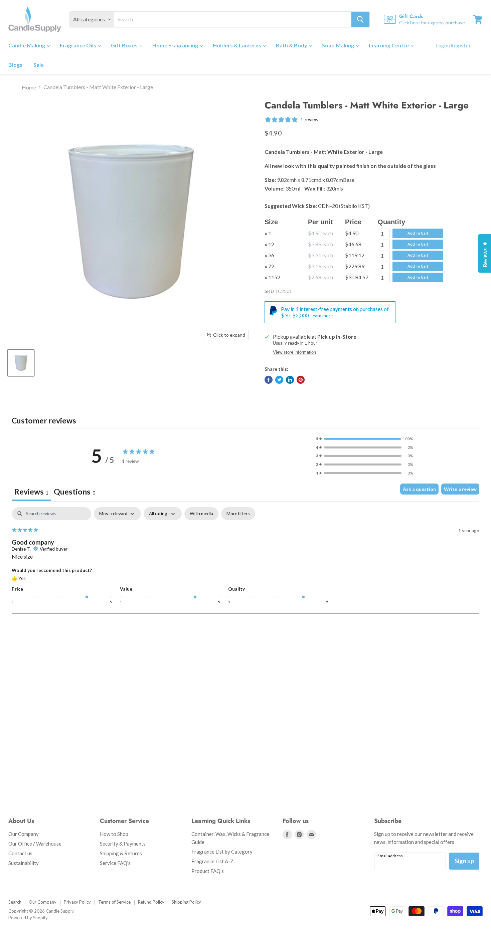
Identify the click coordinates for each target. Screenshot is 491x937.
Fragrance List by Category (222, 852)
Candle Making (27, 45)
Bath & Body (292, 45)
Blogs (15, 64)
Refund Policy (151, 902)
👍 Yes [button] (19, 578)
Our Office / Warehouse (34, 844)
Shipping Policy (186, 902)
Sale (38, 64)
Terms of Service (114, 902)
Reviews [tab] (31, 491)
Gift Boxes (125, 45)
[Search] (360, 19)
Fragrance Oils (78, 45)
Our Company (23, 834)
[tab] (74, 493)
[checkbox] (201, 513)
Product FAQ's (207, 871)
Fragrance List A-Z (212, 861)
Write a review (460, 489)
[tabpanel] (245, 560)
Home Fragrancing (175, 45)
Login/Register (453, 45)
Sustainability (23, 863)
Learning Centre (389, 45)
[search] (232, 19)
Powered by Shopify (28, 917)
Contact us (20, 853)
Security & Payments (123, 844)
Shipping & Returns (121, 853)
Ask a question (419, 489)
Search (14, 902)
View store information (294, 352)
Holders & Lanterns (237, 45)
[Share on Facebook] (269, 380)
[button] (364, 438)
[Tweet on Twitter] (279, 380)
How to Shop (114, 834)
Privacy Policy (77, 902)
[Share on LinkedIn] (290, 380)
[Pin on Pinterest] (301, 380)
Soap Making (338, 45)
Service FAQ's (115, 863)
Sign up (464, 861)
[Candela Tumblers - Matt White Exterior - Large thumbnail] (21, 363)
